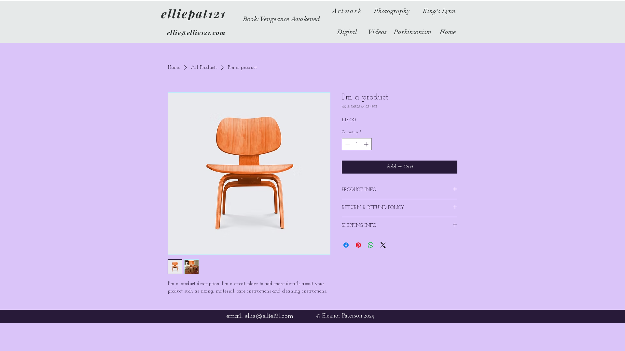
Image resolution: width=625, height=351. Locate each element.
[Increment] (367, 144)
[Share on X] (383, 245)
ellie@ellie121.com (196, 32)
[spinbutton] (357, 144)
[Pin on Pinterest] (358, 245)
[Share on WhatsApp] (371, 245)
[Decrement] (347, 144)
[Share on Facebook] (346, 245)
